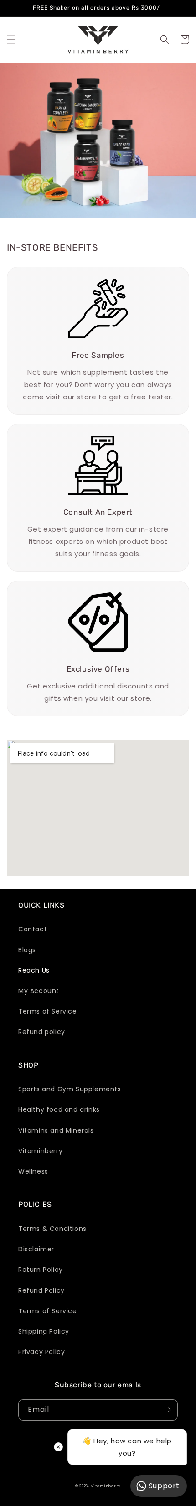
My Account (38, 990)
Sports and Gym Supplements (69, 1089)
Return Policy (40, 1269)
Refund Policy (41, 1290)
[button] (11, 40)
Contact (32, 929)
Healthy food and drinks (59, 1109)
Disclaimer (36, 1249)
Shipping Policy (43, 1331)
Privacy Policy (41, 1351)
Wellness (33, 1171)
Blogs (27, 949)
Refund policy (41, 1031)
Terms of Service (47, 1011)
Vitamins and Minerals (56, 1130)
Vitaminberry (40, 1150)
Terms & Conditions (52, 1228)
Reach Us (34, 970)
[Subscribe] (167, 1410)
